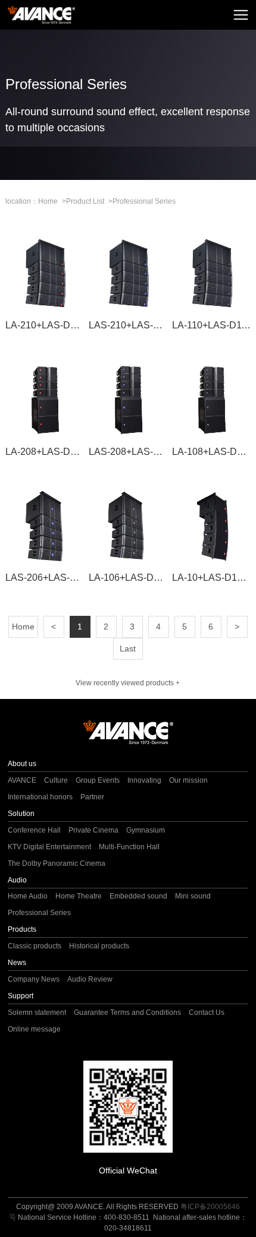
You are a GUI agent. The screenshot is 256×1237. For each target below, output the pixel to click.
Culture (56, 780)
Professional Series (144, 201)
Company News (34, 979)
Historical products (99, 946)
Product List (85, 201)
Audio (17, 880)
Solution (21, 813)
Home (48, 201)
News (17, 962)
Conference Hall (34, 830)
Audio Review (90, 979)
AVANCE (22, 780)
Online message (34, 1029)
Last (128, 648)
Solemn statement (37, 1012)
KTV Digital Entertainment (49, 847)
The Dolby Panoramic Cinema (56, 863)
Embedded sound (138, 896)
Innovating (144, 780)
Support (20, 996)
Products (22, 929)
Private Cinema (93, 830)
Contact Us (206, 1012)
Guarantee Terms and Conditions (127, 1012)
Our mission (188, 780)
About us (22, 764)
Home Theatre (78, 896)
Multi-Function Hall (129, 847)
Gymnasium (145, 830)
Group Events (98, 780)
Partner (92, 797)
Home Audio (28, 896)
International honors (40, 797)
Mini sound (193, 896)
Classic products (34, 946)
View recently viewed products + (128, 683)
